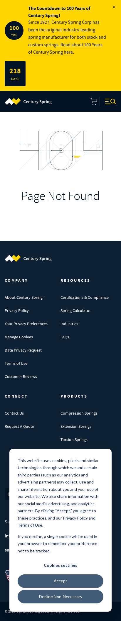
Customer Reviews (21, 376)
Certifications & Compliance (84, 297)
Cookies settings (60, 565)
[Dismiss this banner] (114, 7)
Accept (60, 580)
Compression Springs (79, 413)
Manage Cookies (19, 337)
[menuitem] (28, 101)
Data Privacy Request (23, 350)
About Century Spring (24, 297)
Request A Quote (19, 426)
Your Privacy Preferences (26, 323)
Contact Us (14, 413)
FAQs (64, 337)
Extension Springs (75, 426)
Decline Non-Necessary (60, 596)
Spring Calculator (75, 310)
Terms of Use (16, 363)
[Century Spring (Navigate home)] (28, 258)
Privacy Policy (17, 310)
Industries (69, 323)
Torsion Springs (74, 439)
